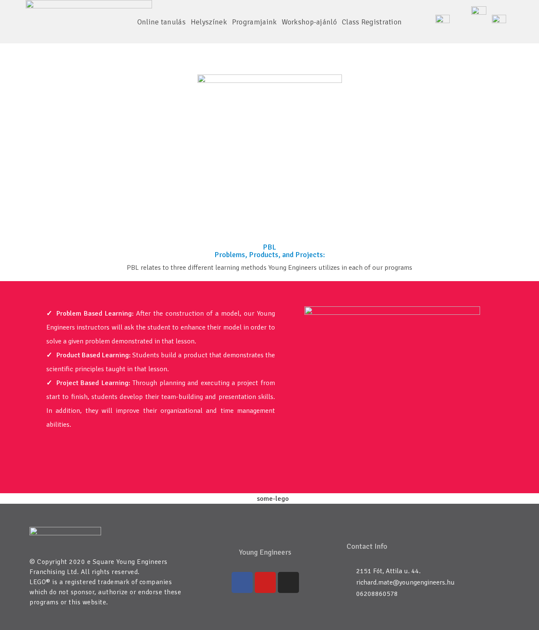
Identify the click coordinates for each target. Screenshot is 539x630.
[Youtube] (265, 582)
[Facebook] (242, 582)
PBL (269, 45)
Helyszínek (209, 22)
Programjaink (254, 22)
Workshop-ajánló (309, 22)
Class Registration (372, 22)
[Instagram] (288, 582)
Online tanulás (161, 22)
